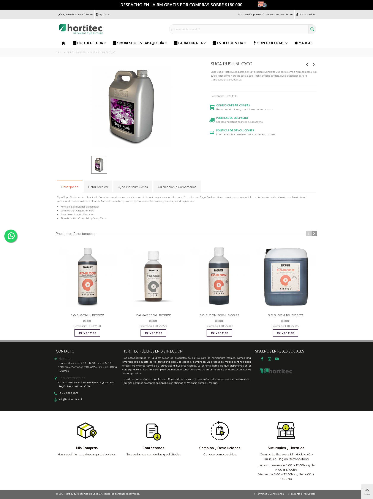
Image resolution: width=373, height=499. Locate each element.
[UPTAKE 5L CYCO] (307, 64)
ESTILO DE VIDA (230, 43)
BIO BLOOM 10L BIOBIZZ (285, 315)
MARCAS (306, 43)
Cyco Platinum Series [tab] (133, 187)
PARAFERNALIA (190, 43)
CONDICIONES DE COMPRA (233, 105)
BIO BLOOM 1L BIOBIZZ (87, 315)
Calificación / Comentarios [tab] (177, 187)
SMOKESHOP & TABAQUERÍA (140, 43)
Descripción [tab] (69, 187)
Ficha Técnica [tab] (98, 187)
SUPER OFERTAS (270, 43)
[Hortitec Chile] (80, 29)
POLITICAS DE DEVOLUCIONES (235, 130)
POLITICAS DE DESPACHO (232, 118)
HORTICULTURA (90, 43)
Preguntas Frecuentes (302, 493)
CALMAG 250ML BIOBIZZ (153, 315)
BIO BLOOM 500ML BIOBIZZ (219, 315)
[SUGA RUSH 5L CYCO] (131, 150)
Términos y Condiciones (270, 493)
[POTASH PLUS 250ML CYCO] (314, 64)
